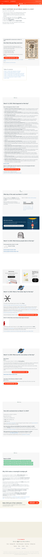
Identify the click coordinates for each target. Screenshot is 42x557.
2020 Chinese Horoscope (22, 462)
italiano (40, 1)
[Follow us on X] (18, 541)
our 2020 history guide (16, 496)
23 (35, 5)
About (19, 546)
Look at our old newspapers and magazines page (12, 172)
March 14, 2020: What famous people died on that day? (14, 73)
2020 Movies (30, 462)
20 (30, 5)
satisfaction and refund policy (10, 62)
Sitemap (15, 546)
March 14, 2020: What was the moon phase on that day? (14, 75)
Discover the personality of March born (10, 312)
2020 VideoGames (29, 464)
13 (16, 5)
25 (39, 5)
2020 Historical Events (15, 460)
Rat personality (11, 328)
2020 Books (23, 464)
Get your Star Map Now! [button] (9, 383)
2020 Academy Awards (15, 464)
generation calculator (26, 434)
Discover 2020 (6, 460)
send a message (11, 276)
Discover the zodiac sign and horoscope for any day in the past (15, 305)
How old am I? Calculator (11, 422)
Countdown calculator (12, 429)
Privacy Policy (18, 548)
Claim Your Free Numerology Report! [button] (27, 314)
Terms (27, 546)
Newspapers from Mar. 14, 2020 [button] (11, 169)
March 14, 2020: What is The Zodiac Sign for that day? (14, 74)
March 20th (30, 309)
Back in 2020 (6, 78)
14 (31, 206)
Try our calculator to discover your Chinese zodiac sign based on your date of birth (18, 331)
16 (22, 5)
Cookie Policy (24, 548)
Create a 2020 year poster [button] (10, 57)
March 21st (12, 310)
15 (20, 5)
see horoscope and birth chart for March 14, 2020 (13, 225)
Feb (17, 3)
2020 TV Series (6, 464)
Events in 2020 (6, 163)
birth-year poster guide (21, 498)
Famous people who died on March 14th (11, 251)
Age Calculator (34, 422)
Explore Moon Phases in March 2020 (10, 374)
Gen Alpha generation (14, 432)
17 (24, 5)
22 (33, 5)
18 (26, 5)
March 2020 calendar (32, 197)
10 (11, 5)
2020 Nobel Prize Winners (26, 460)
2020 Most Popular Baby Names (10, 462)
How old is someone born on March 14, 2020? (12, 76)
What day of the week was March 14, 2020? (12, 72)
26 (41, 5)
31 (25, 210)
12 (28, 206)
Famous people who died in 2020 (10, 249)
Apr (25, 3)
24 (37, 5)
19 (28, 5)
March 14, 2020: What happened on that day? (12, 71)
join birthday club (35, 280)
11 (13, 5)
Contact (23, 546)
